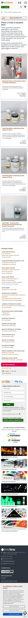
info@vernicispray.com (10, 561)
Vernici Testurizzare (7, 273)
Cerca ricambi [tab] (21, 382)
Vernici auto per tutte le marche (9, 518)
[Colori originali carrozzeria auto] (14, 463)
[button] (20, 3)
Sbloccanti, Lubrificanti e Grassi (10, 354)
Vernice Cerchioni (6, 257)
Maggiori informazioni (8, 603)
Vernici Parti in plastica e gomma (10, 255)
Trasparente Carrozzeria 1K (9, 262)
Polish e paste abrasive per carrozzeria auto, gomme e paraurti (13, 306)
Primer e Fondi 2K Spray (8, 280)
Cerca (8, 404)
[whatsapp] (14, 440)
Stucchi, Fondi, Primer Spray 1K (10, 278)
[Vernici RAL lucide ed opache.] (14, 475)
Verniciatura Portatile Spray (9, 331)
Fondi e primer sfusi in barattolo (10, 284)
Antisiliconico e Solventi (8, 352)
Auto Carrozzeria (6, 253)
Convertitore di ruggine (8, 347)
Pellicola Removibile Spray (9, 325)
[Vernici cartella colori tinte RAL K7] (14, 525)
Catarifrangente (6, 314)
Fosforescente (5, 313)
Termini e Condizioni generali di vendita (9, 581)
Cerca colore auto (16, 18)
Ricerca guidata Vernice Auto (13, 420)
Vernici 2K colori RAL (7, 271)
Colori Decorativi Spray (8, 336)
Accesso (6, 7)
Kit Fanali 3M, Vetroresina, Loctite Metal (12, 360)
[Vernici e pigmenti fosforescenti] (14, 500)
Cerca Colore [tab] (8, 381)
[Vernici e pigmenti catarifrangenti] (14, 488)
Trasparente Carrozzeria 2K (9, 264)
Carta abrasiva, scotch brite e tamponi (12, 298)
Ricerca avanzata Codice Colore (11, 414)
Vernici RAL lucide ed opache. (9, 481)
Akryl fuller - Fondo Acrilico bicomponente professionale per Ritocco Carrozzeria (12, 224)
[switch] (25, 616)
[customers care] (14, 435)
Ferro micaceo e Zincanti (8, 341)
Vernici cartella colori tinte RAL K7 (10, 531)
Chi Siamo (3, 578)
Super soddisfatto (6, 373)
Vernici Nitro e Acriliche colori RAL (10, 269)
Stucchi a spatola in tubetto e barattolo (12, 282)
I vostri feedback (9, 364)
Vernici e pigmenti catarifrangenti (10, 494)
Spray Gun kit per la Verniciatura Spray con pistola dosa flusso (14, 81)
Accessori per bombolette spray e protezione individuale (13, 295)
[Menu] (25, 3)
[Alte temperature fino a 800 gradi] (14, 451)
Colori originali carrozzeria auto (9, 469)
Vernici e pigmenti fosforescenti (9, 506)
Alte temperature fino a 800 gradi (10, 457)
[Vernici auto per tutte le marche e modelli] (14, 512)
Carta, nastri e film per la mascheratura (12, 300)
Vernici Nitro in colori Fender (9, 289)
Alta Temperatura (6, 320)
